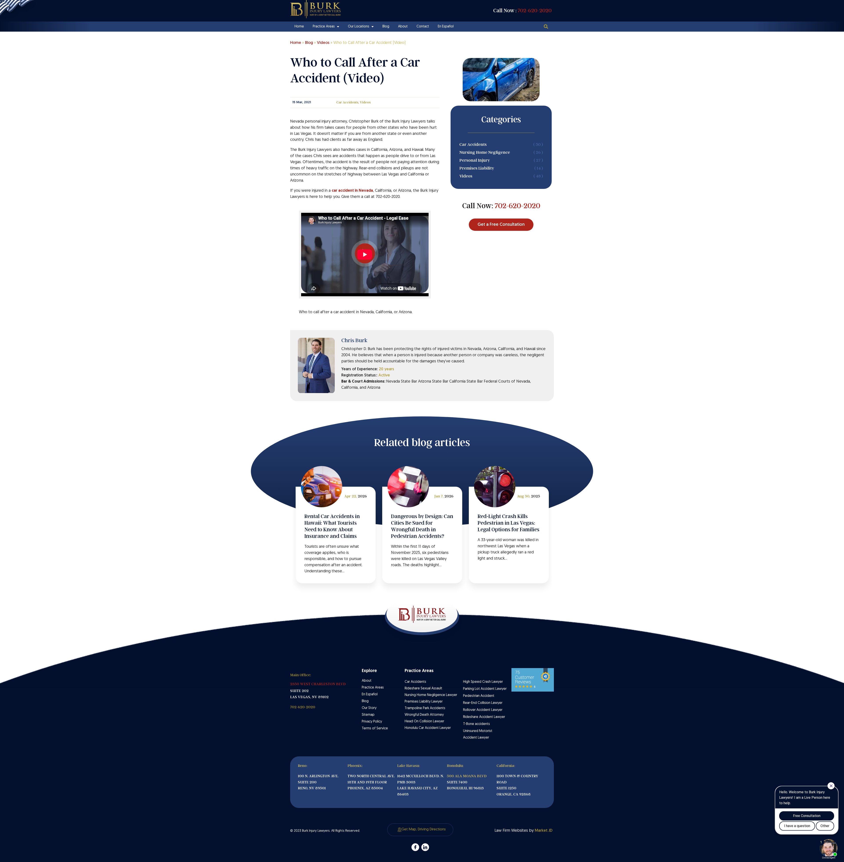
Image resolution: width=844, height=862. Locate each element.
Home (299, 26)
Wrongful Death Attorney (424, 715)
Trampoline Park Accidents (425, 708)
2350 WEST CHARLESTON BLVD (318, 684)
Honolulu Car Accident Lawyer (428, 728)
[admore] (415, 847)
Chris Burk (354, 340)
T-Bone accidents (476, 724)
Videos (323, 43)
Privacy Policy (372, 721)
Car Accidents (347, 102)
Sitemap (368, 715)
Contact (423, 26)
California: (506, 765)
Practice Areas (324, 26)
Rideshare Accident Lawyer (484, 717)
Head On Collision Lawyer (424, 721)
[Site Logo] (315, 9)
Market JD (544, 831)
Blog (385, 26)
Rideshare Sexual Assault (423, 688)
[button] (545, 26)
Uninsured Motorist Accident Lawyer (477, 734)
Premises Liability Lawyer (424, 701)
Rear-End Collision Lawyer (482, 703)
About (403, 26)
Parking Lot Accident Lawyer (485, 689)
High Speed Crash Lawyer (483, 682)
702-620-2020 (535, 10)
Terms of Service (375, 728)
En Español (446, 26)
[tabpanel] (336, 535)
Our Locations (358, 26)
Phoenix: (355, 765)
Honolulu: (455, 765)
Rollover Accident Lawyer (482, 710)
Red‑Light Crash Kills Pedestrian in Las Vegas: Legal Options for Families (508, 523)
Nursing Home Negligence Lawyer (431, 695)
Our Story (369, 708)
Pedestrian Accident (478, 696)
